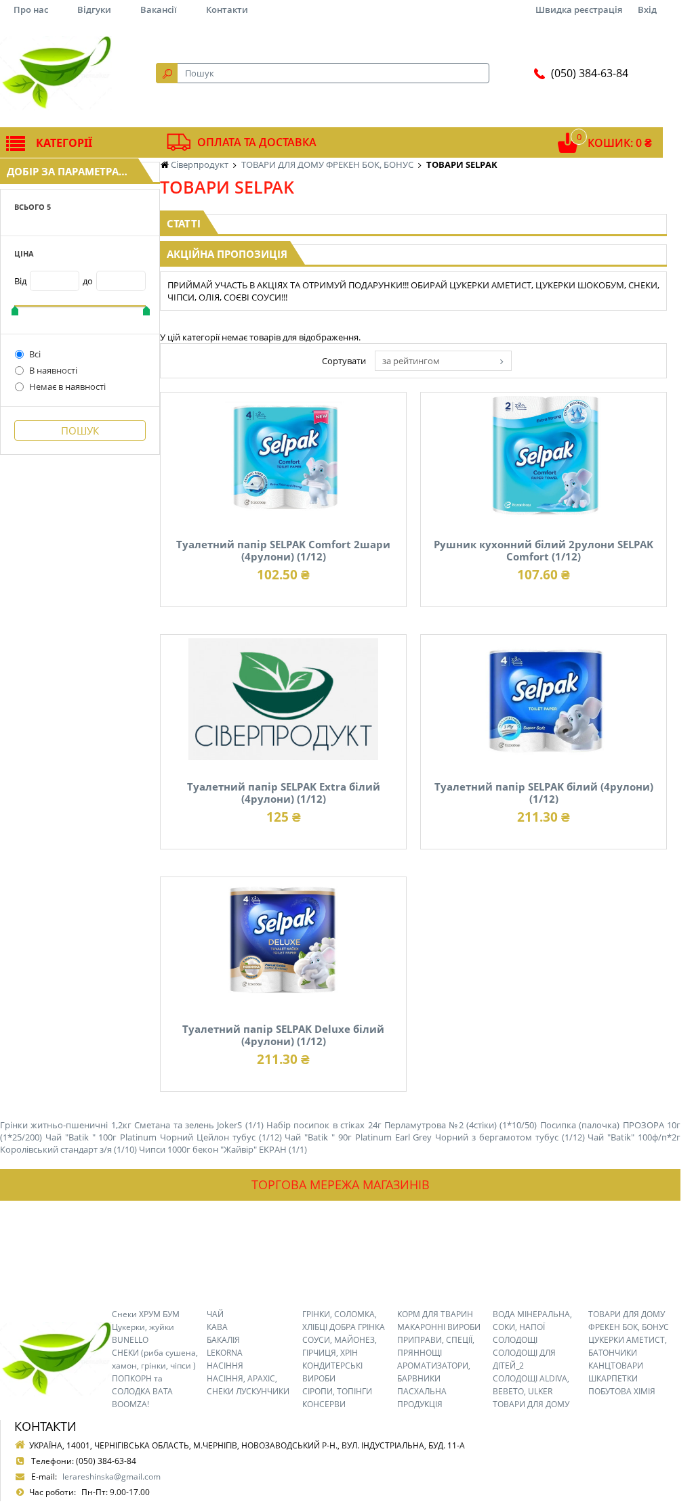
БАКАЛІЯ (223, 1340)
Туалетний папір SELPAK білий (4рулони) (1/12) (543, 792)
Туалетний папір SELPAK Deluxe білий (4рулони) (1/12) (283, 1035)
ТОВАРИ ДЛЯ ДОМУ (531, 1404)
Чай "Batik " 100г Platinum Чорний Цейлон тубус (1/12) (163, 1137)
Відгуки (94, 9)
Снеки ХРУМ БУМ (146, 1314)
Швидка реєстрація (578, 9)
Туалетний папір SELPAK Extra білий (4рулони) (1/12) (283, 792)
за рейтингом (411, 361)
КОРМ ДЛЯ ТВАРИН (435, 1314)
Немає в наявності (67, 386)
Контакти (227, 9)
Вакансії (158, 9)
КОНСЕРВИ (324, 1404)
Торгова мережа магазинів (340, 1184)
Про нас (31, 9)
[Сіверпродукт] (56, 73)
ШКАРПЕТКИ (613, 1378)
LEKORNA (225, 1352)
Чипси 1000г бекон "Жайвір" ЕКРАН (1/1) (223, 1149)
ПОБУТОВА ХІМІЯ (621, 1391)
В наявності (53, 370)
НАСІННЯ (225, 1365)
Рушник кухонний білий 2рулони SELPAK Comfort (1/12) (543, 550)
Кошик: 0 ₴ (620, 143)
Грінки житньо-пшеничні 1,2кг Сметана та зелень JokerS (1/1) (132, 1125)
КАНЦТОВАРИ (615, 1365)
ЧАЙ (215, 1314)
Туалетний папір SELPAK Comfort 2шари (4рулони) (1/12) (283, 550)
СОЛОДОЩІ (515, 1340)
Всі (35, 354)
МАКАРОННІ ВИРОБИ (439, 1327)
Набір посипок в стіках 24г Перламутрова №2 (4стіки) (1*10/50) (401, 1125)
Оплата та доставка (257, 142)
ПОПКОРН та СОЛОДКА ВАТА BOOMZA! (142, 1391)
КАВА (217, 1327)
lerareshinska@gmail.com (111, 1476)
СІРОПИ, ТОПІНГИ (337, 1391)
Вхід (647, 9)
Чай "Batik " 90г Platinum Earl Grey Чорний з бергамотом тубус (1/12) (434, 1137)
